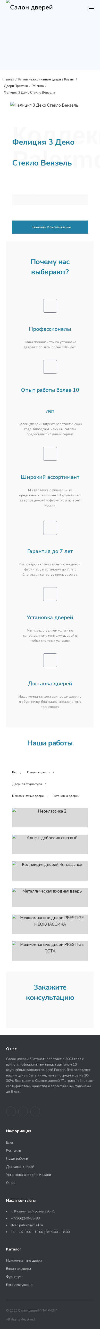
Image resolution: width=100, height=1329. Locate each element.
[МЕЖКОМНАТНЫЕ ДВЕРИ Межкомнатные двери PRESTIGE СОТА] (50, 951)
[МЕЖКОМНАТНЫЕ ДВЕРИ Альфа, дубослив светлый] (50, 844)
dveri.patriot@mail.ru (27, 1225)
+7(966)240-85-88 (25, 1218)
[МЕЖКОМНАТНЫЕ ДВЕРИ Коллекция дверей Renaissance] (50, 871)
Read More (62, 202)
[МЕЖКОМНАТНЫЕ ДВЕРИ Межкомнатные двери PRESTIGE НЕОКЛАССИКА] (50, 924)
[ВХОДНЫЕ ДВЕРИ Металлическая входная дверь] (50, 897)
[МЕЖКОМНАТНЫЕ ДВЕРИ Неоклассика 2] (50, 817)
